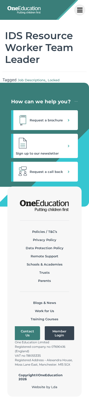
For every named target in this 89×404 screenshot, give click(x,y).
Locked (54, 80)
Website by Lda (44, 387)
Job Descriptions (31, 80)
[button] (44, 120)
